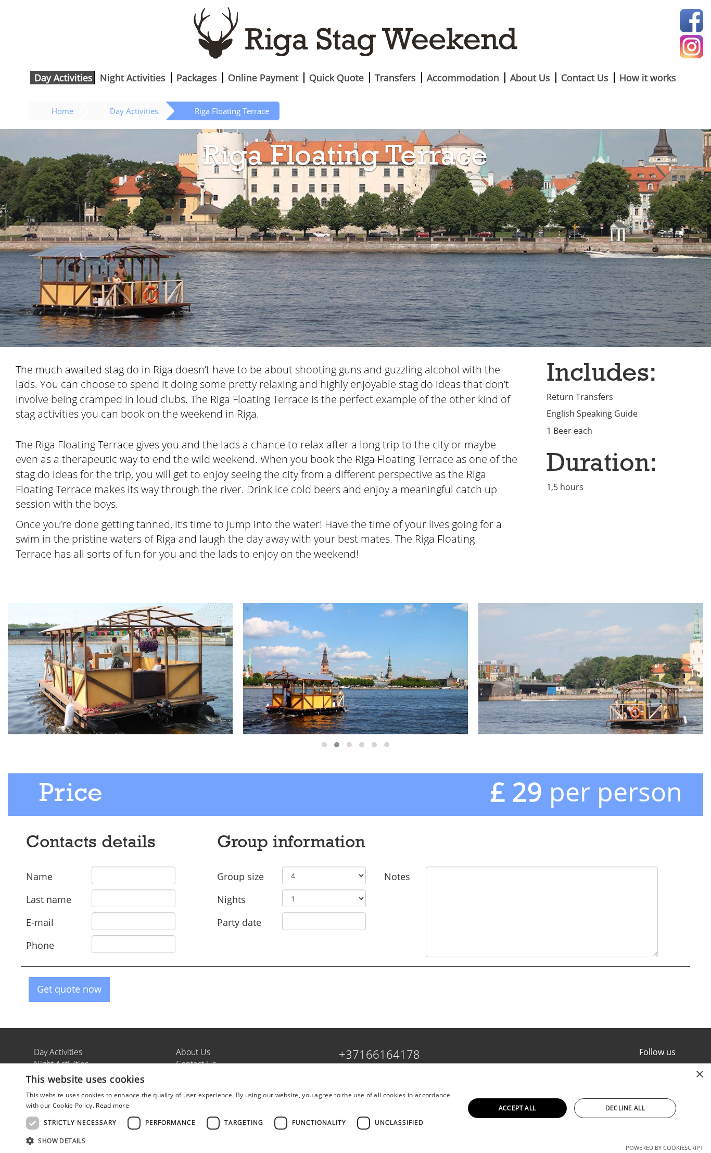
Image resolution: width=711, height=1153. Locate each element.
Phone (40, 945)
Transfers (395, 77)
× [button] (699, 1075)
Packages (196, 77)
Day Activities (63, 77)
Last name (48, 899)
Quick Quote (336, 77)
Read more (112, 1105)
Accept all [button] (517, 1108)
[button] (238, 1140)
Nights (231, 899)
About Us (530, 77)
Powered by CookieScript (664, 1147)
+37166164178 (379, 1054)
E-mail (40, 922)
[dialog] (355, 1108)
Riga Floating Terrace (232, 111)
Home (62, 111)
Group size (240, 876)
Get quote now (69, 989)
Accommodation (463, 77)
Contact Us (584, 77)
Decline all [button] (625, 1108)
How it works (647, 77)
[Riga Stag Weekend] (355, 32)
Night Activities (133, 77)
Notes (397, 876)
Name (39, 876)
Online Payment (263, 77)
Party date (239, 922)
